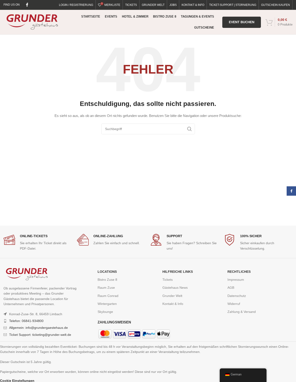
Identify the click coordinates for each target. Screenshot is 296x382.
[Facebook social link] (27, 4)
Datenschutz (236, 296)
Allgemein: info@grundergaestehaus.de (38, 328)
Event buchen (241, 22)
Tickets (167, 279)
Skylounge (105, 312)
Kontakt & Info (172, 304)
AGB (230, 287)
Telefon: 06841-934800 (26, 321)
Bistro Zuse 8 (107, 279)
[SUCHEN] (189, 129)
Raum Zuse (106, 287)
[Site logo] (32, 22)
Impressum (235, 279)
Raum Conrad (108, 296)
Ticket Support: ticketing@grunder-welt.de (40, 335)
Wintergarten (107, 304)
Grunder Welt (172, 296)
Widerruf (233, 304)
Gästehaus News (175, 287)
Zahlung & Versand (241, 312)
